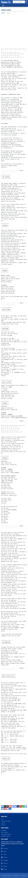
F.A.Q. (2, 819)
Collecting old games (6, 821)
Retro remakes (4, 832)
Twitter (5, 854)
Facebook (5, 848)
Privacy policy (15, 875)
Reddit (4, 851)
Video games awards (6, 834)
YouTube (5, 857)
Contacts (3, 823)
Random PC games (5, 836)
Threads (5, 866)
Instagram (5, 860)
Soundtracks (4, 830)
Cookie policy (23, 875)
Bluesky (5, 869)
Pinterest (5, 863)
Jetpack (3, 13)
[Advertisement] (14, 29)
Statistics (3, 825)
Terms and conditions (6, 875)
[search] (26, 2)
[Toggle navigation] (3, 5)
